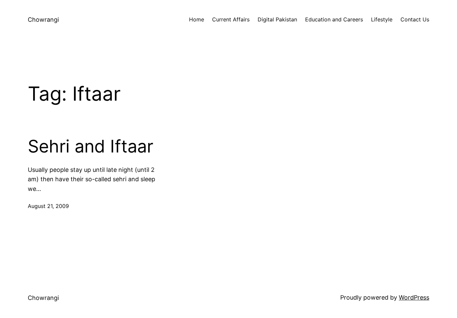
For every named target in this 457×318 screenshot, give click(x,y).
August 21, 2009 (48, 206)
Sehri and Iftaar (90, 146)
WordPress (414, 297)
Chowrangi (43, 19)
